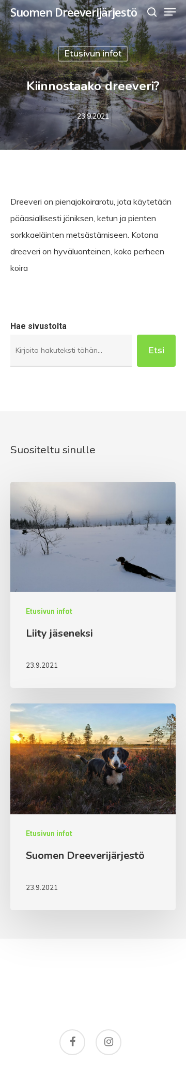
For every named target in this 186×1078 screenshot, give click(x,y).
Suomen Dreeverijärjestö (73, 12)
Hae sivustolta (38, 326)
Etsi (156, 350)
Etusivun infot (93, 54)
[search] (152, 12)
